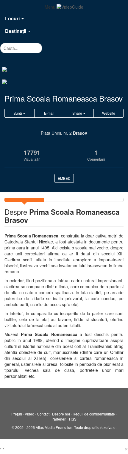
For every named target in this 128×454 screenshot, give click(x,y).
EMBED (64, 178)
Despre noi (61, 413)
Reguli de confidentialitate (94, 413)
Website (108, 113)
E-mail (49, 113)
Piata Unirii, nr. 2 (56, 133)
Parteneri (58, 418)
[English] (64, 81)
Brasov (80, 133)
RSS (73, 418)
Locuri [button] (13, 18)
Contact (43, 413)
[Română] (64, 68)
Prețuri (16, 413)
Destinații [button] (16, 30)
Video (29, 413)
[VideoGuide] (70, 7)
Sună (18, 113)
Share (77, 113)
